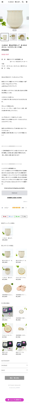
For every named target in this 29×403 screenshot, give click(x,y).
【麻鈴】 (3, 370)
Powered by (12, 387)
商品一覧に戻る (14, 378)
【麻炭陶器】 (4, 365)
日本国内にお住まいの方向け (14, 197)
